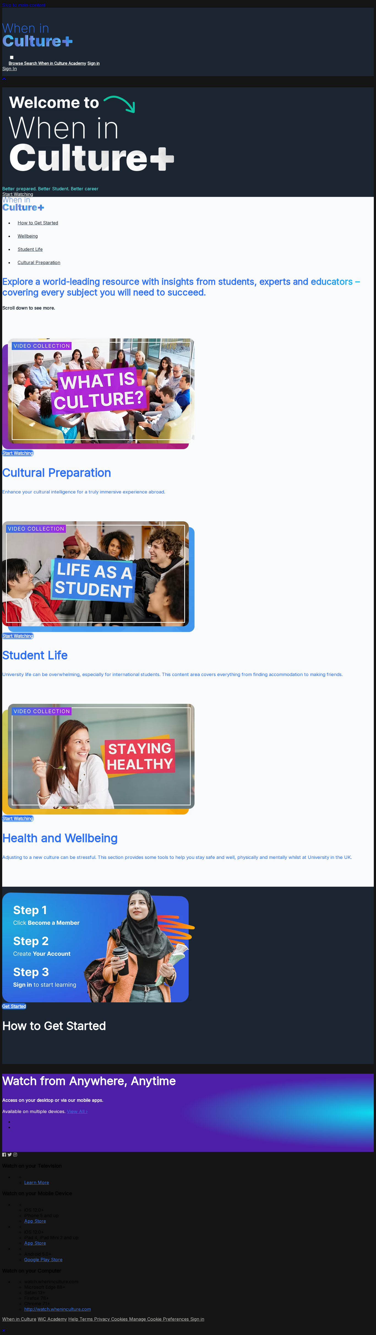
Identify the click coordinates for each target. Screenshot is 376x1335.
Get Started (14, 1006)
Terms (87, 1319)
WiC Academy (52, 1319)
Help (74, 1319)
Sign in (94, 63)
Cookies (120, 1319)
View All (77, 1111)
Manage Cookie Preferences (159, 1319)
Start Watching (17, 194)
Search (31, 63)
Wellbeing (28, 236)
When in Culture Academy (62, 63)
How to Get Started (38, 223)
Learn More (36, 1182)
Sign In (9, 68)
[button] (11, 57)
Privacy (102, 1319)
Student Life (30, 249)
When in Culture (19, 1319)
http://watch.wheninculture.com (57, 1309)
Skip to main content (23, 5)
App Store (35, 1221)
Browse (16, 63)
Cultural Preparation (39, 262)
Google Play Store (43, 1259)
